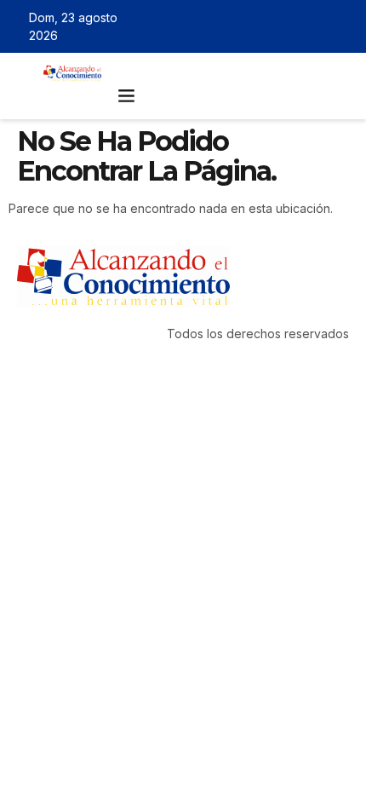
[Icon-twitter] (293, 26)
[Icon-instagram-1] (318, 26)
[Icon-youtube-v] (343, 26)
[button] (126, 95)
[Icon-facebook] (269, 26)
